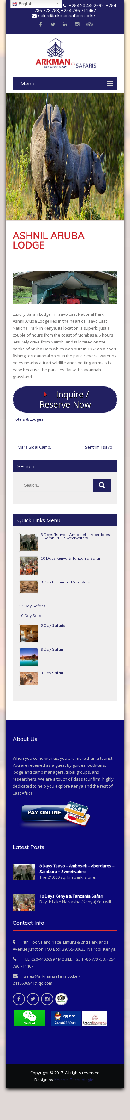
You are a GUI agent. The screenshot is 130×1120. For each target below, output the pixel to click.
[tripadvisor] (89, 24)
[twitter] (52, 24)
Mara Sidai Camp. (32, 447)
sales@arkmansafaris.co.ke (66, 15)
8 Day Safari (52, 673)
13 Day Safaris (32, 605)
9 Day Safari (52, 649)
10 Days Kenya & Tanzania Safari (71, 558)
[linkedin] (65, 24)
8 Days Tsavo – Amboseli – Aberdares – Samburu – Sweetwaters (75, 536)
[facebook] (40, 24)
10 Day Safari (31, 615)
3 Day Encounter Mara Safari (66, 582)
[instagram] (77, 24)
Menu (27, 83)
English (24, 4)
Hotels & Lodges (28, 419)
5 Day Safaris (53, 625)
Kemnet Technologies (75, 1079)
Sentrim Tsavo (101, 447)
